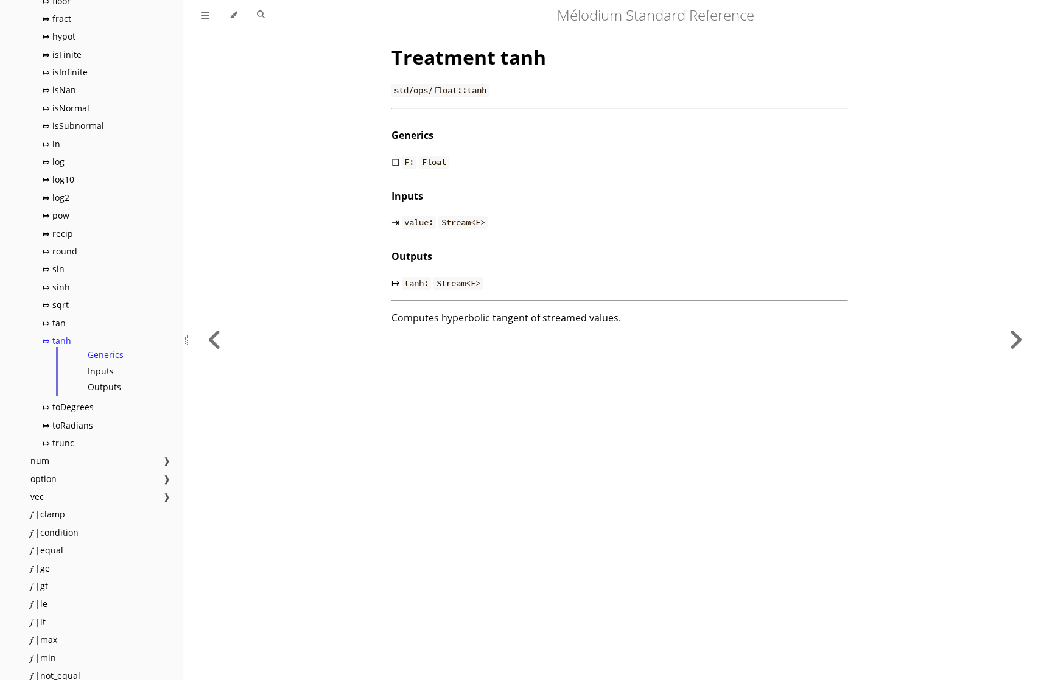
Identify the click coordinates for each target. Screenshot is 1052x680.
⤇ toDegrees (68, 407)
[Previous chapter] (215, 340)
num (39, 460)
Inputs (101, 371)
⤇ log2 (56, 197)
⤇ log (54, 161)
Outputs (104, 387)
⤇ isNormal (66, 108)
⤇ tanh (57, 340)
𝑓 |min (43, 658)
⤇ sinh (56, 287)
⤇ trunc (58, 443)
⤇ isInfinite (65, 72)
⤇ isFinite (62, 54)
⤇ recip (58, 233)
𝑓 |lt (38, 622)
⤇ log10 (58, 179)
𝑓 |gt (39, 586)
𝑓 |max (43, 639)
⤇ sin (54, 269)
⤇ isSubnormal (73, 125)
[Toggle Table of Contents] (205, 15)
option (43, 479)
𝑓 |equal (46, 550)
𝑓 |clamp (47, 514)
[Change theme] (233, 15)
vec (37, 496)
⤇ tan (54, 323)
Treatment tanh (468, 57)
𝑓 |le (38, 603)
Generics (106, 354)
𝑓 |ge (40, 568)
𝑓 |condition (54, 532)
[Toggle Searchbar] (261, 15)
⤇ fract (57, 18)
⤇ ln (51, 144)
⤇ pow (56, 215)
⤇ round (60, 251)
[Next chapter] (1015, 340)
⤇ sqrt (56, 304)
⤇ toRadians (68, 425)
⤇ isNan (59, 90)
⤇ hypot (59, 36)
